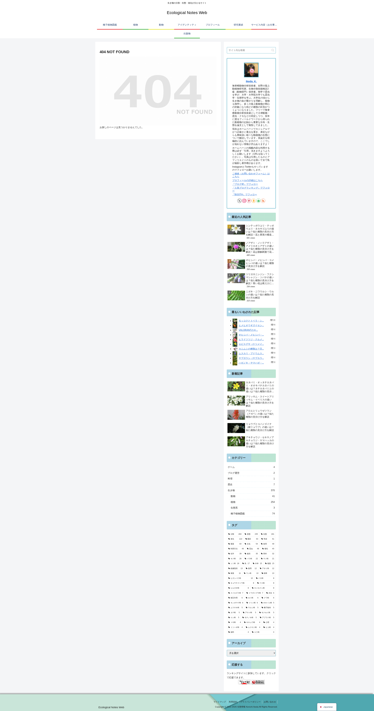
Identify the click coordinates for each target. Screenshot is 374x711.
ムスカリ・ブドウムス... (251, 353)
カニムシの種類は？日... (251, 349)
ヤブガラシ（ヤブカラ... (251, 358)
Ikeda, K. (251, 81)
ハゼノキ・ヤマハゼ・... (251, 363)
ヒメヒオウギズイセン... (251, 325)
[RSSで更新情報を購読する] (263, 201)
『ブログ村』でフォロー (245, 184)
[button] (272, 50)
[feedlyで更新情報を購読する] (258, 201)
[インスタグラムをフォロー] (244, 201)
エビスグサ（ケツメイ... (251, 344)
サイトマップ (220, 702)
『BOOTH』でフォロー (244, 194)
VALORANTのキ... (248, 330)
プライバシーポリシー (250, 702)
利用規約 (233, 702)
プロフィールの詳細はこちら (247, 180)
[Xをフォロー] (239, 201)
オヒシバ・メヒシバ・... (251, 335)
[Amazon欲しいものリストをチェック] (253, 201)
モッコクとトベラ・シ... (251, 320)
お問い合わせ (270, 702)
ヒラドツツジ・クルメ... (251, 339)
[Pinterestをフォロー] (249, 201)
